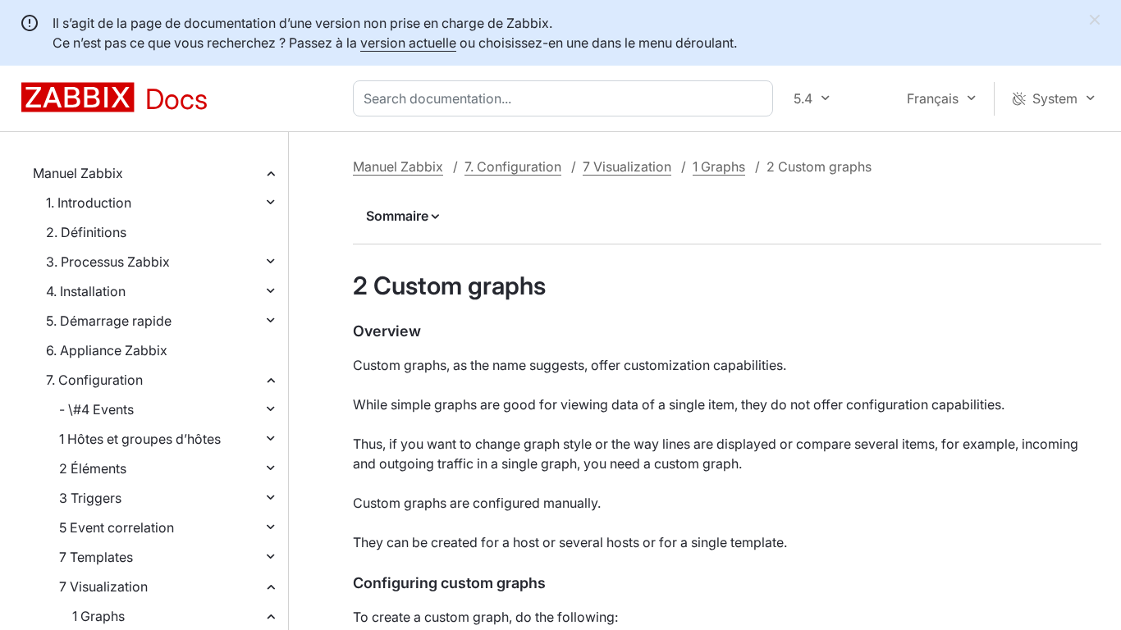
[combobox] (566, 98)
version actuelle (408, 42)
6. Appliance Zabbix (106, 350)
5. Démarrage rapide (109, 321)
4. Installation (86, 291)
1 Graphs (98, 616)
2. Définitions (86, 232)
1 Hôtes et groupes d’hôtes (140, 439)
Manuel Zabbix (78, 173)
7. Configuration (94, 380)
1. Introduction (88, 202)
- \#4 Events (96, 409)
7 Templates (96, 557)
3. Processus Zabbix (108, 261)
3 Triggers (90, 498)
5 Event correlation (116, 527)
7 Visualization (103, 586)
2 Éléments (92, 468)
